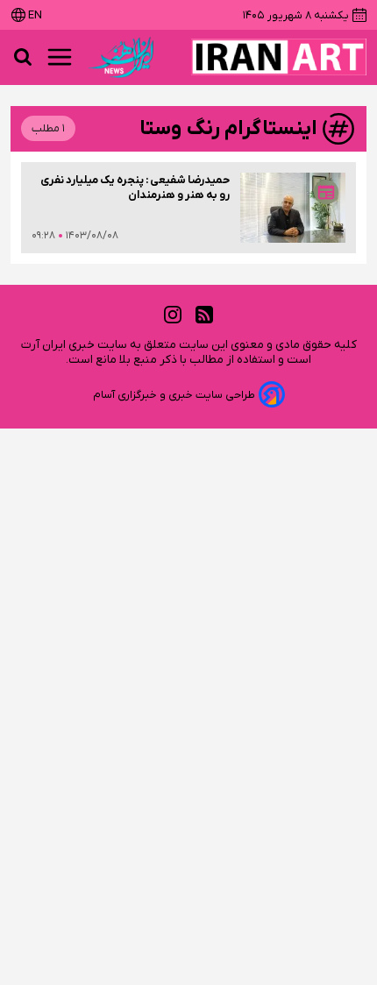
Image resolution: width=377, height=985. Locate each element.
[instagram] (172, 315)
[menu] (60, 57)
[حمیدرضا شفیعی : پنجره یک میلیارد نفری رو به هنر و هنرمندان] (292, 208)
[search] (23, 57)
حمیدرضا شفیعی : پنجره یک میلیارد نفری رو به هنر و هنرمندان (135, 187)
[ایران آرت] (278, 57)
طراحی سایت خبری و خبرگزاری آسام (174, 394)
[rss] (204, 315)
